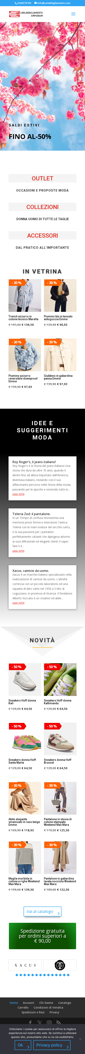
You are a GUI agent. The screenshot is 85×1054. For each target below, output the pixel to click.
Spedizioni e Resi (33, 1012)
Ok (20, 1045)
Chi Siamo (46, 1003)
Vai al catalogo (40, 911)
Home (14, 1003)
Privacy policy (49, 1045)
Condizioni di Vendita (48, 1007)
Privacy (54, 1012)
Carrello (23, 1007)
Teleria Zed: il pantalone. (31, 514)
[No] (80, 1039)
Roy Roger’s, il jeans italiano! (34, 462)
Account (28, 1003)
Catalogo (64, 1003)
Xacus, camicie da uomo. (30, 570)
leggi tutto (18, 494)
